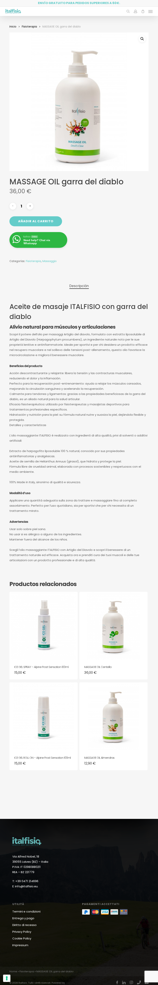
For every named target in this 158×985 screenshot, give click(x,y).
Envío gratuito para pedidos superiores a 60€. (79, 3)
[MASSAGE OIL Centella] (113, 626)
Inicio (12, 26)
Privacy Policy (21, 932)
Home (13, 971)
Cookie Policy (21, 938)
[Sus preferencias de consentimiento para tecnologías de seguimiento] (6, 978)
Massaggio (49, 261)
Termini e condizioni (26, 911)
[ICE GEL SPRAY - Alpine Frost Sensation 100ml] (43, 626)
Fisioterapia (29, 26)
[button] (150, 11)
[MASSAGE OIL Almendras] (113, 716)
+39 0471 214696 (26, 881)
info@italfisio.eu (26, 886)
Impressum (20, 945)
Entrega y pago (23, 918)
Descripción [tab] (79, 286)
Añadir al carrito (35, 221)
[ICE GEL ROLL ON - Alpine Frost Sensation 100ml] (43, 716)
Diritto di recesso (24, 925)
